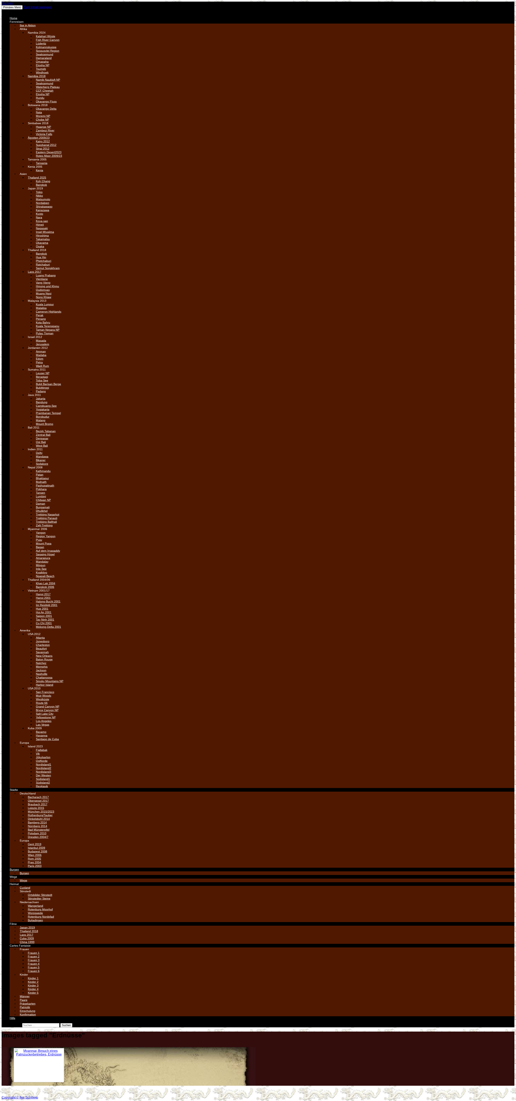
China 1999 (27, 942)
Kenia (39, 170)
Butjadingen (35, 920)
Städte (14, 789)
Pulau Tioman (44, 333)
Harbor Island (44, 684)
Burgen (14, 869)
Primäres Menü (12, 7)
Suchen (7, 3)
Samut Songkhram (48, 268)
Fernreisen (17, 21)
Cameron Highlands (48, 311)
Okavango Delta (46, 108)
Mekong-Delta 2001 (48, 626)
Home (13, 18)
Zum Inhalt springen (37, 7)
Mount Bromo (44, 424)
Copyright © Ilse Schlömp (20, 1097)
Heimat (14, 884)
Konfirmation (28, 1014)
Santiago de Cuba (47, 739)
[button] (11, 11)
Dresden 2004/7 (38, 837)
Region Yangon (45, 536)
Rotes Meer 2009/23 (49, 155)
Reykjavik (42, 786)
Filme (13, 923)
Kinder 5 (33, 992)
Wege (13, 876)
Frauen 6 (34, 971)
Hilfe (12, 1018)
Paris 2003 (35, 866)
